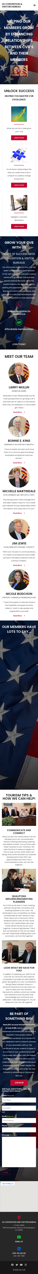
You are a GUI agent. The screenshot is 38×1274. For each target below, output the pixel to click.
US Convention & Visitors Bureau (12, 5)
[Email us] (19, 1237)
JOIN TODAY (19, 344)
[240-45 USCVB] (19, 1249)
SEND (6, 1172)
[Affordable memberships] (19, 322)
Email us (19, 1241)
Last (3, 1112)
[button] (34, 5)
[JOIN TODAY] (19, 337)
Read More (17, 412)
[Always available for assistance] (19, 304)
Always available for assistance (19, 312)
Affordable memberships (19, 329)
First (3, 1104)
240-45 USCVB (19, 1253)
